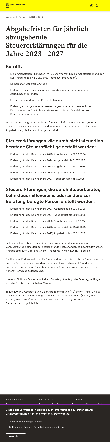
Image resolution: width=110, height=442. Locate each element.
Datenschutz (12, 404)
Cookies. (42, 409)
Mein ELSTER (72, 250)
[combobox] (91, 5)
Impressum (77, 399)
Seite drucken (46, 399)
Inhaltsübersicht (14, 399)
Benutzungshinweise (49, 404)
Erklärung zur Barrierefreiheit (86, 404)
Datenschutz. (62, 413)
